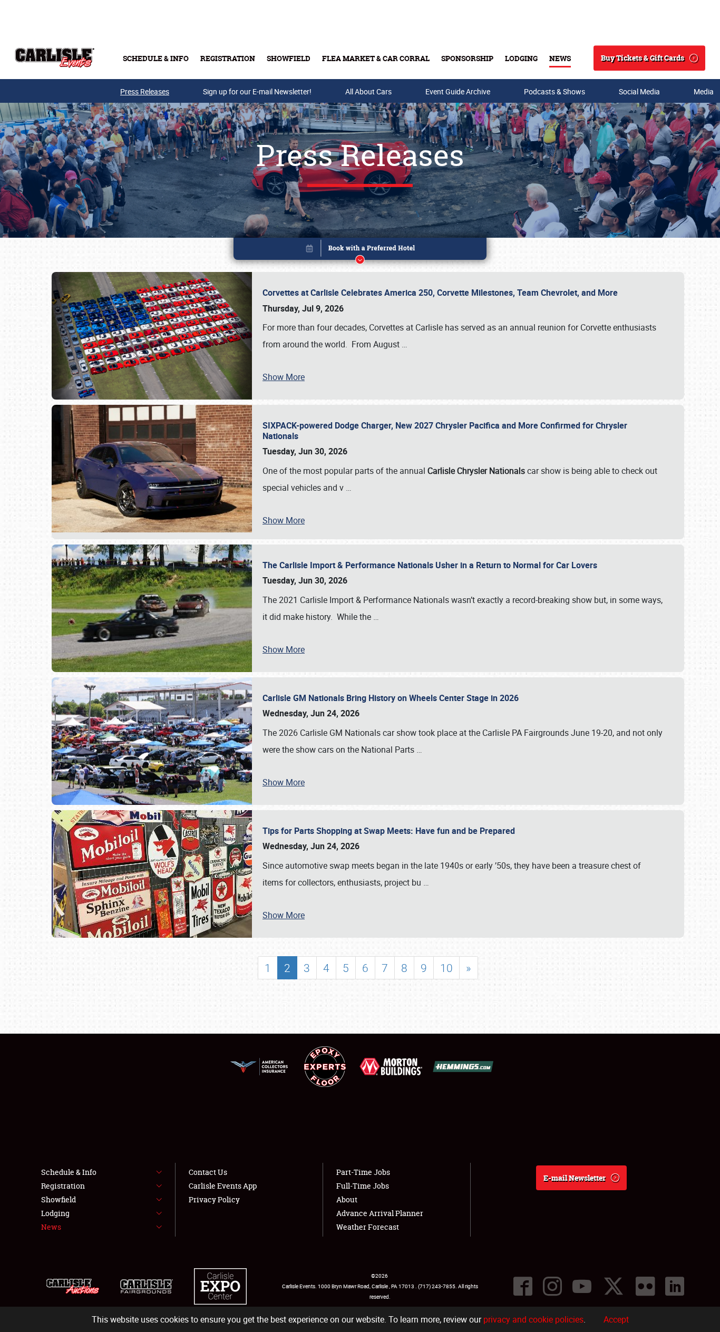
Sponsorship (467, 58)
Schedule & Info (156, 58)
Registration (227, 58)
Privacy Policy (214, 1199)
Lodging (521, 58)
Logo (54, 58)
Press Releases (144, 91)
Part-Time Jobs (363, 1172)
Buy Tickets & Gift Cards (642, 58)
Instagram (552, 1286)
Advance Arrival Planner (379, 1213)
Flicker (645, 1286)
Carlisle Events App (223, 1186)
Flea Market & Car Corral (376, 58)
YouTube (581, 1286)
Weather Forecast (367, 1227)
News (560, 58)
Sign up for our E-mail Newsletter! (257, 91)
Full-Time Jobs (362, 1186)
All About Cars (368, 91)
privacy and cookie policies (533, 1319)
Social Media (639, 91)
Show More (283, 377)
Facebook (522, 1286)
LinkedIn (674, 1286)
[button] (360, 251)
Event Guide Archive (457, 91)
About (346, 1199)
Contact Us (208, 1172)
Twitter (613, 1286)
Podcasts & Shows (554, 91)
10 (446, 967)
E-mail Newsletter (574, 1178)
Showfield (288, 58)
